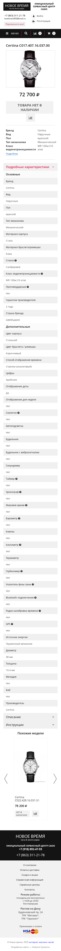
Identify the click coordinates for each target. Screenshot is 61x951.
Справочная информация (29, 879)
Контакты (30, 889)
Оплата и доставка (29, 869)
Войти (39, 15)
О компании (29, 865)
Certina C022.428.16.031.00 (27, 798)
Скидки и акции (30, 874)
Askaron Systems (41, 947)
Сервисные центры (30, 884)
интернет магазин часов (41, 942)
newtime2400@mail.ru (15, 18)
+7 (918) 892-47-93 (30, 849)
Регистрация (43, 21)
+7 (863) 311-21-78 (15, 15)
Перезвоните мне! (15, 24)
